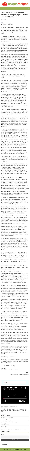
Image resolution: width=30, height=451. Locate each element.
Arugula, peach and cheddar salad (8, 423)
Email (2, 434)
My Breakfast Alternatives (7, 421)
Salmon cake (4, 408)
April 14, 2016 (5, 19)
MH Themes (23, 449)
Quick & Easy (4, 444)
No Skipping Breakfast (6, 419)
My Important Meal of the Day (8, 417)
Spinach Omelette (5, 424)
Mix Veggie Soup (5, 426)
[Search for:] (15, 382)
